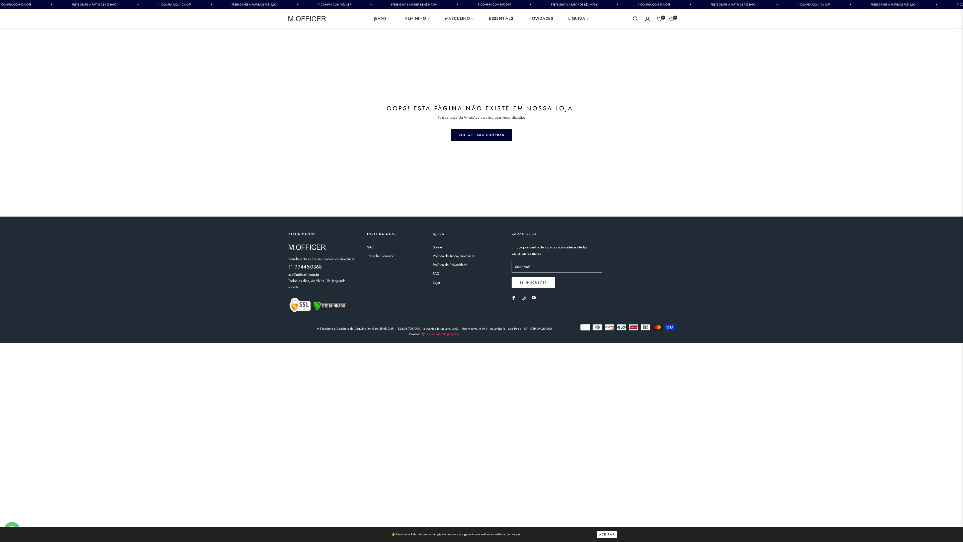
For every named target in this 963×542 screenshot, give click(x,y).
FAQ (436, 273)
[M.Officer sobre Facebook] (514, 297)
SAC (370, 247)
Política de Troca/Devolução (454, 255)
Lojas (437, 282)
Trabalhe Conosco (380, 255)
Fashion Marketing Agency (442, 334)
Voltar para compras (482, 135)
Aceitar (607, 534)
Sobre (437, 247)
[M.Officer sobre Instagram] (524, 297)
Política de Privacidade (450, 264)
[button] (635, 19)
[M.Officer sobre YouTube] (534, 297)
